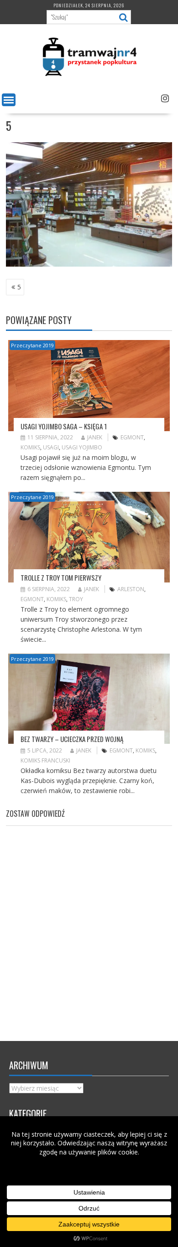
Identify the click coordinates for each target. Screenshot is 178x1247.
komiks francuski (45, 760)
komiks (30, 447)
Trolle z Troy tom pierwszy (61, 577)
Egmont (132, 437)
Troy (76, 599)
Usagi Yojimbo (82, 447)
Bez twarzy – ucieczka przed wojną (72, 739)
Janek (94, 437)
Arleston (130, 589)
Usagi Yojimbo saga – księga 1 (64, 426)
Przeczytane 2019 (32, 345)
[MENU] (9, 99)
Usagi (51, 447)
